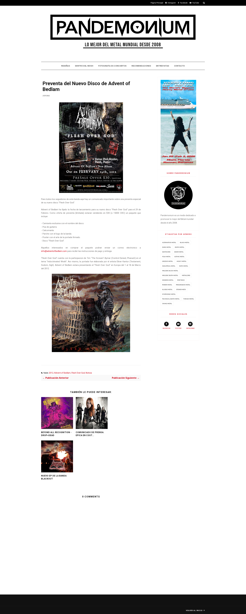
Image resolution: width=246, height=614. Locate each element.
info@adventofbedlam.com (54, 251)
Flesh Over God (78, 373)
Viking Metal (167, 303)
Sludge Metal (167, 289)
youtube (178, 328)
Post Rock (181, 280)
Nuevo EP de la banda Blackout (54, 477)
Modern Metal (167, 280)
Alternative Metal (169, 242)
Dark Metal (166, 247)
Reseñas (65, 66)
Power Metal (167, 285)
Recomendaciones (141, 66)
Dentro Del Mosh (84, 66)
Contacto (179, 66)
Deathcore (166, 252)
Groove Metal (167, 261)
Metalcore (186, 275)
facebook (166, 328)
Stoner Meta (181, 289)
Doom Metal (179, 252)
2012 (51, 373)
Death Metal (179, 247)
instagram (190, 328)
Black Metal (184, 242)
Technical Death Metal (171, 299)
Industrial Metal (168, 266)
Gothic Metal (179, 256)
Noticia (89, 373)
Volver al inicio (194, 610)
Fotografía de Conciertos (112, 66)
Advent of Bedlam (62, 373)
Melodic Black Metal (170, 270)
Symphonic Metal (169, 294)
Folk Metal (166, 256)
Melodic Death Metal (170, 275)
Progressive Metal (183, 285)
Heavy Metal (181, 261)
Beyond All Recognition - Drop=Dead (56, 433)
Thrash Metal (188, 299)
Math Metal (183, 266)
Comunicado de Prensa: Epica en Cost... (90, 433)
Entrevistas (162, 66)
